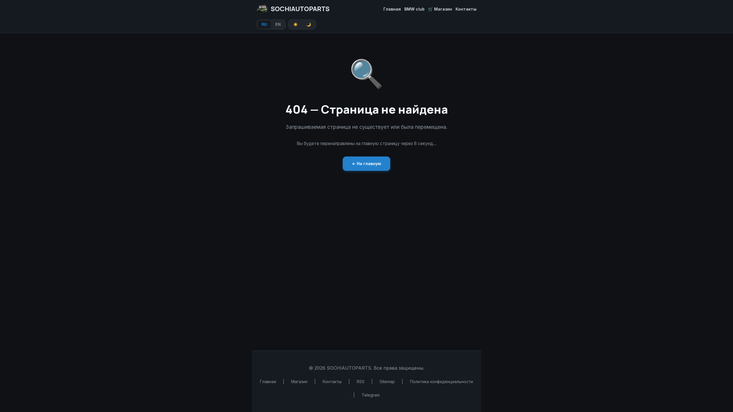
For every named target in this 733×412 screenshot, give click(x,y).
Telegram (371, 395)
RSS (360, 381)
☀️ (295, 24)
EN (278, 24)
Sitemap (387, 381)
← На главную (366, 163)
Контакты (466, 9)
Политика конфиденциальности (441, 381)
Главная (392, 9)
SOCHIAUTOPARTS (300, 9)
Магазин (299, 381)
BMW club (414, 9)
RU (264, 24)
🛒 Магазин (440, 9)
